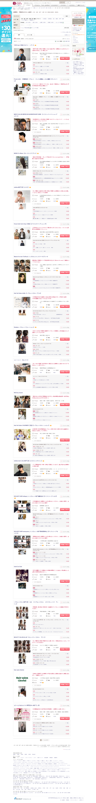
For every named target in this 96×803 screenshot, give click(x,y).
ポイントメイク (21, 771)
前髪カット (43, 760)
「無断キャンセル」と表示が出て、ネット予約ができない (78, 73)
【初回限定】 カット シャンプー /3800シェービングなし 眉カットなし (46, 589)
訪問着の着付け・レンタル (64, 771)
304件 (54, 201)
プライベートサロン (31, 772)
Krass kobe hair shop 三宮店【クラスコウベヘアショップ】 (30, 224)
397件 (54, 270)
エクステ (68, 765)
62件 (41, 438)
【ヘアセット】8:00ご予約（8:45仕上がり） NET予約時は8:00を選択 (46, 321)
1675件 (41, 167)
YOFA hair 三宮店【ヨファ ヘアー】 (24, 45)
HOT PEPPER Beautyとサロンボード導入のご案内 (58, 797)
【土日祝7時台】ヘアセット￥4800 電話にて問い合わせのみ (44, 660)
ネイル (18, 757)
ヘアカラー (61, 760)
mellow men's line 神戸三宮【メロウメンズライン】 (28, 460)
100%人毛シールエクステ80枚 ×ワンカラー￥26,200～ (43, 730)
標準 (19, 34)
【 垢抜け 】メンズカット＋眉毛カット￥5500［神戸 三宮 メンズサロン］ (46, 483)
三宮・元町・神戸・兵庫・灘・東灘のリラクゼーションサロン (45, 792)
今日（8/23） (28, 22)
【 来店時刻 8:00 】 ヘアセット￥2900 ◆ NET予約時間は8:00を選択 (45, 105)
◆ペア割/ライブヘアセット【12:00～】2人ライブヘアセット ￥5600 (46, 350)
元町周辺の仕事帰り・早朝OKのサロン (55, 777)
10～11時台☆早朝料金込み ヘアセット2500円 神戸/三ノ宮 (44, 455)
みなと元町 (18, 789)
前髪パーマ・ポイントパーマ (31, 765)
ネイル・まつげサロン (46, 5)
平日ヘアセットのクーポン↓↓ (38, 624)
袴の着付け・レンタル (37, 771)
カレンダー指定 (59, 22)
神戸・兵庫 (61, 18)
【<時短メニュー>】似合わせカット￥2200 (41, 379)
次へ (68, 38)
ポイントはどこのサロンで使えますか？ (78, 66)
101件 (54, 716)
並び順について (67, 34)
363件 (41, 59)
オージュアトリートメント (52, 768)
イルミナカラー (43, 762)
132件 (54, 236)
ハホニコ (29, 769)
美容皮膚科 (46, 757)
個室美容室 (25, 772)
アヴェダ (19, 769)
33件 (41, 616)
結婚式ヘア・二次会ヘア (46, 769)
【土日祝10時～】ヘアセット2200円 (39, 664)
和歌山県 (33, 754)
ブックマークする (65, 45)
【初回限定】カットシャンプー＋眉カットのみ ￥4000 (43, 596)
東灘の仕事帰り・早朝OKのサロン (25, 778)
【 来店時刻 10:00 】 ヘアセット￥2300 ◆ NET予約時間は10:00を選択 (46, 108)
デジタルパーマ (19, 765)
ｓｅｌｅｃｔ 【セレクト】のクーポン (40, 376)
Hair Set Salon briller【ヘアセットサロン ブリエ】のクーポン (44, 310)
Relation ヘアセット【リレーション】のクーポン (42, 343)
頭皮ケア (31, 768)
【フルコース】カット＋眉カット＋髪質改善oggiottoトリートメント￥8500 (47, 487)
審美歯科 (51, 757)
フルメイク (16, 771)
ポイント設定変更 (76, 30)
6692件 (41, 129)
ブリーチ (43, 763)
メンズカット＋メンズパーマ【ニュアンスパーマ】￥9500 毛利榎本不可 (46, 287)
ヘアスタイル (37, 5)
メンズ (68, 2)
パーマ (59, 763)
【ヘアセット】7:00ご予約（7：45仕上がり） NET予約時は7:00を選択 (46, 318)
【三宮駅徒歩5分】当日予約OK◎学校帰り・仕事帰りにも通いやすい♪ (48, 709)
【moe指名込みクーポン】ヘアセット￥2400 (41, 657)
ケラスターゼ (15, 769)
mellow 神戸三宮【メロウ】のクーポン (40, 207)
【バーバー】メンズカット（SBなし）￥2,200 (41, 696)
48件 (54, 473)
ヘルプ (83, 2)
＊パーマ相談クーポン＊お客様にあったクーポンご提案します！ (45, 490)
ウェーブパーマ (39, 765)
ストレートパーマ (64, 763)
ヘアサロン (28, 5)
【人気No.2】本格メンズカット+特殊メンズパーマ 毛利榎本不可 (45, 284)
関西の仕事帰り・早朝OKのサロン (19, 776)
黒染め (46, 763)
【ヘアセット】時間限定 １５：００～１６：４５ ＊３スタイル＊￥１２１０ (48, 631)
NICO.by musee (18, 392)
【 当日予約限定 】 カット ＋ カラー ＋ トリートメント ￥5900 (45, 211)
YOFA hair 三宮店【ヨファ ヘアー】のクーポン (42, 62)
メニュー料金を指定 (25, 27)
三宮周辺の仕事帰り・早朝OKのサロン (41, 777)
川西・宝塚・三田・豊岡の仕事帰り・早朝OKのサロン (35, 776)
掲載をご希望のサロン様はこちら (77, 797)
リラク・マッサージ (28, 757)
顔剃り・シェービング (53, 760)
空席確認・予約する (65, 58)
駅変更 (31, 20)
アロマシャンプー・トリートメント (19, 768)
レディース (62, 2)
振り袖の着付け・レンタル (46, 771)
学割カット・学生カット (27, 760)
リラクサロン (63, 5)
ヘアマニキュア (28, 763)
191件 (41, 716)
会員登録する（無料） (78, 17)
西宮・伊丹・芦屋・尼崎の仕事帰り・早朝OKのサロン (55, 776)
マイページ (78, 2)
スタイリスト (75, 37)
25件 (54, 510)
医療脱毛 (55, 757)
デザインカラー (24, 762)
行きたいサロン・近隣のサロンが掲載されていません (78, 63)
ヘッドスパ (42, 766)
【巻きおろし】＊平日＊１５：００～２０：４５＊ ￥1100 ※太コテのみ (47, 628)
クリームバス (45, 768)
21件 (41, 579)
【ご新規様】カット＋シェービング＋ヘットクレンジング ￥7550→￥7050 (47, 518)
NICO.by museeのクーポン (38, 409)
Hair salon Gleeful (19, 670)
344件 (54, 339)
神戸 (37, 789)
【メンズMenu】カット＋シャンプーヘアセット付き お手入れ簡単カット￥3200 (48, 383)
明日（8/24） (35, 22)
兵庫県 (26, 754)
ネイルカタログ (54, 5)
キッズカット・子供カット (36, 760)
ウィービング (49, 762)
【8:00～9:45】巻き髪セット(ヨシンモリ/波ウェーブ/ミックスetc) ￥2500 (47, 354)
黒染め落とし (50, 763)
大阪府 (22, 754)
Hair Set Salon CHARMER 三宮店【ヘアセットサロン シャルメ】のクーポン (47, 444)
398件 (41, 405)
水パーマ (24, 765)
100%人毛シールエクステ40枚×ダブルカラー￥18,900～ (43, 733)
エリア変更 (24, 20)
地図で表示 (67, 41)
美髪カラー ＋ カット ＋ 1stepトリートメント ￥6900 (43, 214)
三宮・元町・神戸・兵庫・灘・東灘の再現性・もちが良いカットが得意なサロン (26, 782)
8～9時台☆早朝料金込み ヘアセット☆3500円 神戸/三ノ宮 (44, 448)
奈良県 (29, 754)
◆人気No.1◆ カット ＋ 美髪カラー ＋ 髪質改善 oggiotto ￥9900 (45, 218)
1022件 (41, 270)
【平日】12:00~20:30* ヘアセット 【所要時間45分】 (48, 314)
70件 (54, 616)
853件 (41, 93)
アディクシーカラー (16, 763)
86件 (54, 372)
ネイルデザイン (76, 42)
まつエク (22, 757)
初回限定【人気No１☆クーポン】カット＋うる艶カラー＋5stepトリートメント (47, 416)
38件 (41, 682)
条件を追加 (66, 27)
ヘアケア (31, 766)
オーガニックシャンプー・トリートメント (52, 766)
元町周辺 (50, 18)
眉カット (47, 760)
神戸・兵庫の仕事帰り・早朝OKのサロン (40, 778)
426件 (41, 307)
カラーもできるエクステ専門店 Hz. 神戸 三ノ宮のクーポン (44, 722)
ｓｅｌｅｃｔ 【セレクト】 (21, 360)
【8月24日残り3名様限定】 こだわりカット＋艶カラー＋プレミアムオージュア (48, 174)
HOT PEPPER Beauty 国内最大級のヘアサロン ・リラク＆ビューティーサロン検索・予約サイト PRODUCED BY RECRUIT (18, 4)
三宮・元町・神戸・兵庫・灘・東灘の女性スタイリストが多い (52, 782)
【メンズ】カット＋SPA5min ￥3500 (40, 73)
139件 (54, 438)
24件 (41, 545)
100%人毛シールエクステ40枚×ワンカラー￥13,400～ (43, 726)
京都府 (18, 754)
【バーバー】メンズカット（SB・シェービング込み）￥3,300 (44, 692)
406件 (41, 339)
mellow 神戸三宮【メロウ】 (21, 187)
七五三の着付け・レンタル (17, 772)
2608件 (54, 59)
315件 (54, 167)
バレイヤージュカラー (56, 762)
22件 (41, 510)
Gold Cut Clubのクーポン (38, 585)
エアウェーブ (51, 765)
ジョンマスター (24, 769)
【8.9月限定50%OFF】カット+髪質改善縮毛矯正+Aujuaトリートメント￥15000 (47, 178)
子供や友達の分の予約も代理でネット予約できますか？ (78, 69)
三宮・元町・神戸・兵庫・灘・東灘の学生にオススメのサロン (43, 783)
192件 (54, 129)
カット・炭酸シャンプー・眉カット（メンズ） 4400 (43, 247)
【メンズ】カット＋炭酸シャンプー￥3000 (41, 66)
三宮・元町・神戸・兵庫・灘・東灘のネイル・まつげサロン (23, 792)
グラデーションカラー (17, 762)
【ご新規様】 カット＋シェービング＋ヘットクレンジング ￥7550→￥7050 (47, 553)
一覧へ (67, 62)
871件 (41, 473)
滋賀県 (14, 754)
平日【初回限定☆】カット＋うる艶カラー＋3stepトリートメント (45, 412)
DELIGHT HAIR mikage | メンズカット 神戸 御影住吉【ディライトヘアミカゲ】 (35, 496)
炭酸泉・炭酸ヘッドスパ (38, 768)
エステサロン (72, 5)
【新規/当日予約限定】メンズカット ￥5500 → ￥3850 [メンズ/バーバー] (46, 140)
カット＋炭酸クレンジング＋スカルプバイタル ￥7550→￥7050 (45, 522)
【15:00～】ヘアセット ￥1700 (39, 347)
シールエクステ (16, 766)
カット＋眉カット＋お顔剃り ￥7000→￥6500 (42, 561)
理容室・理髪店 (38, 772)
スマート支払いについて (77, 61)
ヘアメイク (64, 769)
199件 (54, 93)
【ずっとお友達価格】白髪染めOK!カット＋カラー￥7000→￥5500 (45, 387)
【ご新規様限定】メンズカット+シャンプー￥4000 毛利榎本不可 (45, 280)
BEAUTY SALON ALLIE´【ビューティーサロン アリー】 (30, 637)
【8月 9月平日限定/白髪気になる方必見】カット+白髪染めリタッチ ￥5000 (47, 181)
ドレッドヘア (26, 766)
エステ (35, 757)
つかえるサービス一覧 (77, 29)
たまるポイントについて (77, 27)
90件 (54, 649)
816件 (41, 236)
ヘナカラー (62, 762)
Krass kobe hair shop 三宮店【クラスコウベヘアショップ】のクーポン (46, 240)
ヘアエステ (28, 768)
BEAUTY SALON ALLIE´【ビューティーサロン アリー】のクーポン (46, 653)
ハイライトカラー (37, 762)
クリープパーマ (45, 765)
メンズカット (20, 760)
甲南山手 (29, 789)
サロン (74, 36)
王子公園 (33, 789)
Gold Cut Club (18, 566)
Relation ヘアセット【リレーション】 (24, 327)
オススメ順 (29, 34)
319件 (41, 649)
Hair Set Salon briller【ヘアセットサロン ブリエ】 (27, 293)
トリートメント (36, 766)
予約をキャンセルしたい (77, 71)
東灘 (57, 18)
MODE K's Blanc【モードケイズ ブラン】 (25, 153)
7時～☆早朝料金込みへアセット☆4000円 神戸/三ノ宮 (43, 451)
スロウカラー (23, 763)
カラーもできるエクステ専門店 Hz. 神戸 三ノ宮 (26, 705)
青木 (22, 789)
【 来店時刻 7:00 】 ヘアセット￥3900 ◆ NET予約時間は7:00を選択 (45, 101)
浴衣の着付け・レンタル (55, 771)
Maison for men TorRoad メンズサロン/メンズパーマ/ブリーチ (31, 256)
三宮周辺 (44, 18)
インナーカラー (30, 762)
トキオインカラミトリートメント (63, 768)
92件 (41, 372)
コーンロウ (22, 766)
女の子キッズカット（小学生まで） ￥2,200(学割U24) (43, 699)
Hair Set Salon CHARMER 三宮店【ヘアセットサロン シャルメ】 (32, 425)
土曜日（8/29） (43, 22)
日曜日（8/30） (51, 22)
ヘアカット (15, 760)
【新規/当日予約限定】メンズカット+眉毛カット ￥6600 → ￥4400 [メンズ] (47, 144)
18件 (54, 579)
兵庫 (25, 789)
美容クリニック (81, 5)
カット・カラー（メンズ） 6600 (39, 251)
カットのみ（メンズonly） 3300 (39, 243)
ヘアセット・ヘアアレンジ (37, 769)
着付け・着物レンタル (29, 771)
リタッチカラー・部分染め (36, 763)
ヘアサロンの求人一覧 (66, 32)
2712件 (41, 201)
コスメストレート (63, 765)
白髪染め (55, 763)
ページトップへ (67, 749)
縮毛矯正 (14, 765)
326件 (54, 307)
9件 (54, 545)
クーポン (74, 39)
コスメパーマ (56, 765)
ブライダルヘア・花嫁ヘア (55, 769)
